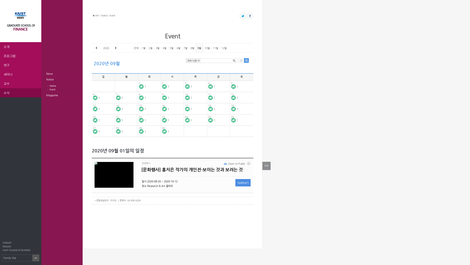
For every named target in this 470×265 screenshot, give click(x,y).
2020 (106, 48)
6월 (178, 48)
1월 (144, 48)
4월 (165, 48)
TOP (266, 166)
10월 (207, 48)
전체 (136, 48)
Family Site (9, 257)
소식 (97, 15)
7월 (185, 48)
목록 (240, 60)
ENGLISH (7, 246)
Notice (50, 79)
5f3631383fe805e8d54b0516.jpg (249, 164)
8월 (192, 48)
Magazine (52, 95)
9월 (199, 48)
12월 (224, 48)
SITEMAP (7, 243)
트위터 (243, 16)
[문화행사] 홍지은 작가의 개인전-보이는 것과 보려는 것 (192, 169)
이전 (96, 48)
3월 (158, 48)
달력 (246, 60)
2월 (151, 48)
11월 (215, 48)
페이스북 (250, 16)
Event (52, 89)
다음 (115, 48)
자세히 (243, 182)
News (49, 73)
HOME (94, 15)
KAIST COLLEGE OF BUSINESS (16, 250)
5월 (171, 48)
